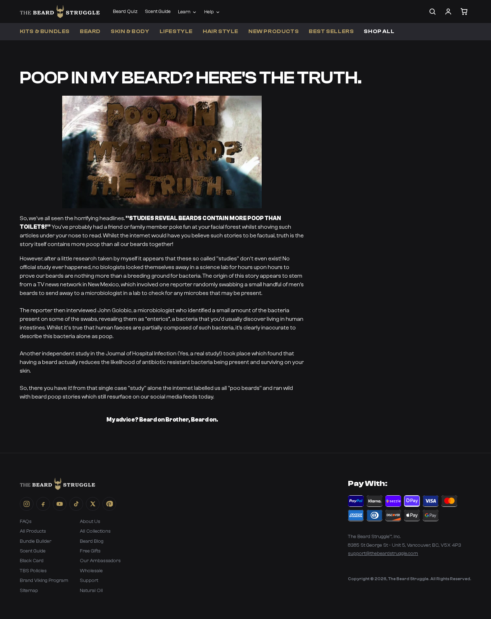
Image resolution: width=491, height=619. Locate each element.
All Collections (95, 531)
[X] (93, 504)
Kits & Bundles (45, 31)
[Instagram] (26, 504)
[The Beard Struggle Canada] (60, 11)
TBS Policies (33, 571)
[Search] (432, 11)
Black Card (31, 561)
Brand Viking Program (44, 580)
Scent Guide (158, 11)
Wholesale (91, 571)
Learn (184, 12)
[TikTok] (76, 504)
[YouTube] (59, 504)
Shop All (379, 31)
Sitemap (29, 590)
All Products (33, 531)
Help (209, 12)
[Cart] (464, 11)
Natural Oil (91, 590)
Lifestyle (176, 31)
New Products (273, 31)
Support (89, 580)
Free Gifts (90, 551)
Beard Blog (92, 541)
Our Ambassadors (100, 561)
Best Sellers (331, 31)
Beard (90, 31)
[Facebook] (43, 504)
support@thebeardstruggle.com (383, 553)
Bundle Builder (35, 541)
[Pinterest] (109, 504)
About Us (90, 521)
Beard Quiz (125, 11)
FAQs (26, 521)
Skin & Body (130, 31)
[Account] (448, 11)
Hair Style (220, 31)
